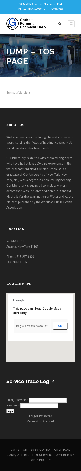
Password (13, 405)
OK (60, 326)
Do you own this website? (32, 326)
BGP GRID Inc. (40, 460)
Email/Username (17, 400)
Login (10, 411)
